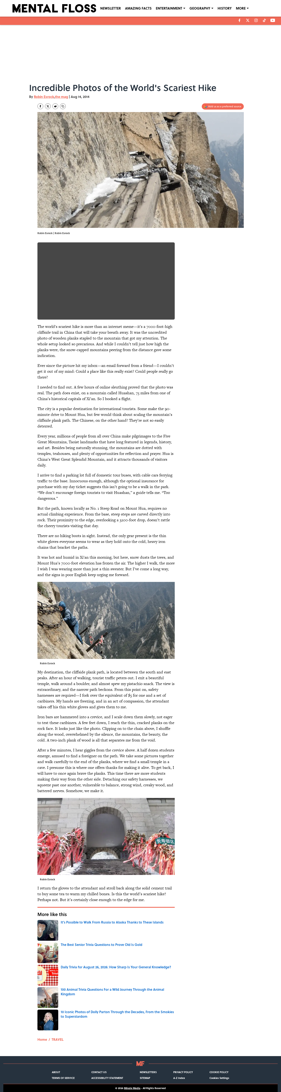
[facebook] (239, 20)
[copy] (63, 106)
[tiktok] (264, 20)
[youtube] (272, 20)
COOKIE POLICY (218, 1072)
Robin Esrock (44, 96)
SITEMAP (145, 1078)
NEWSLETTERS (148, 1072)
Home (42, 1039)
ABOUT (56, 1072)
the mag (61, 96)
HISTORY (225, 8)
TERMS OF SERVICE (63, 1078)
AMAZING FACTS (138, 8)
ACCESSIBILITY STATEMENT (107, 1078)
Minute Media (132, 1088)
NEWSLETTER (110, 8)
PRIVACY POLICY (183, 1072)
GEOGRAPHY (199, 8)
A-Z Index (179, 1078)
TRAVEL (57, 1039)
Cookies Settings (219, 1078)
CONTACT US (98, 1072)
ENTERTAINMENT (169, 8)
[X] (247, 20)
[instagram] (256, 20)
